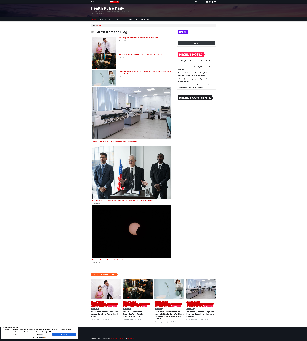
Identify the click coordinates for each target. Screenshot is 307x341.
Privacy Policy (146, 19)
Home (94, 19)
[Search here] (215, 19)
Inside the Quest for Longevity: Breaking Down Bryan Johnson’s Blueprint (114, 141)
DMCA (136, 19)
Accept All (64, 334)
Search (182, 32)
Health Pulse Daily (107, 8)
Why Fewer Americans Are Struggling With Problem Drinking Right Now (140, 54)
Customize (15, 334)
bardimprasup (98, 319)
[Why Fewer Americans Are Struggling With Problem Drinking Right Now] (104, 61)
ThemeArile (130, 338)
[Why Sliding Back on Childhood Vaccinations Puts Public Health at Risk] (104, 45)
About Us (102, 19)
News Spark (121, 338)
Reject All (40, 334)
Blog (110, 19)
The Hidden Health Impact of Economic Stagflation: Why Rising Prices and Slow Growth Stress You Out (169, 315)
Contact (118, 19)
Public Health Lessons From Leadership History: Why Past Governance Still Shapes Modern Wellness (122, 200)
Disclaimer (128, 19)
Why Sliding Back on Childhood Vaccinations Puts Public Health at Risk (140, 38)
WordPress (113, 338)
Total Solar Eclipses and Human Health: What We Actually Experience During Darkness (118, 260)
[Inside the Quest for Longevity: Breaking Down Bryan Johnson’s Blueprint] (131, 113)
